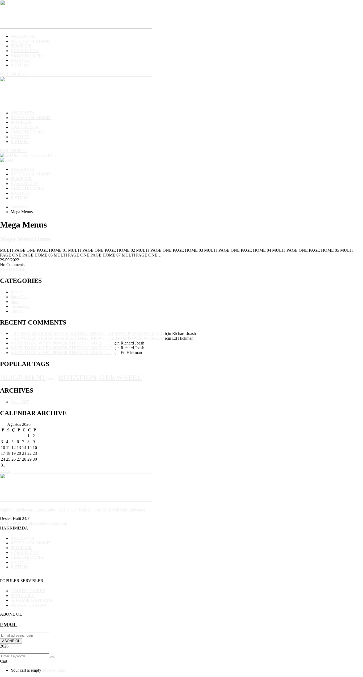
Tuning (17, 311)
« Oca (5, 470)
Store (15, 301)
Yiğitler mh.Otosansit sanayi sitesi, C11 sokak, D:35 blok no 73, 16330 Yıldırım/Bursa (72, 509)
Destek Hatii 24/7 (14, 518)
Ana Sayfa (19, 207)
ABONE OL (11, 641)
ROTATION (77, 377)
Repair (16, 292)
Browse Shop (53, 670)
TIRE (106, 377)
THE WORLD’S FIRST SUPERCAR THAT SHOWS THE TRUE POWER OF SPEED (87, 333)
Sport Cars (19, 297)
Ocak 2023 (20, 402)
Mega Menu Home (25, 239)
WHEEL (129, 377)
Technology (21, 306)
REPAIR (52, 378)
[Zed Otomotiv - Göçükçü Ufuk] (28, 155)
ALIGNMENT (23, 377)
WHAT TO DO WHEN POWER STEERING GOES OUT (61, 343)
